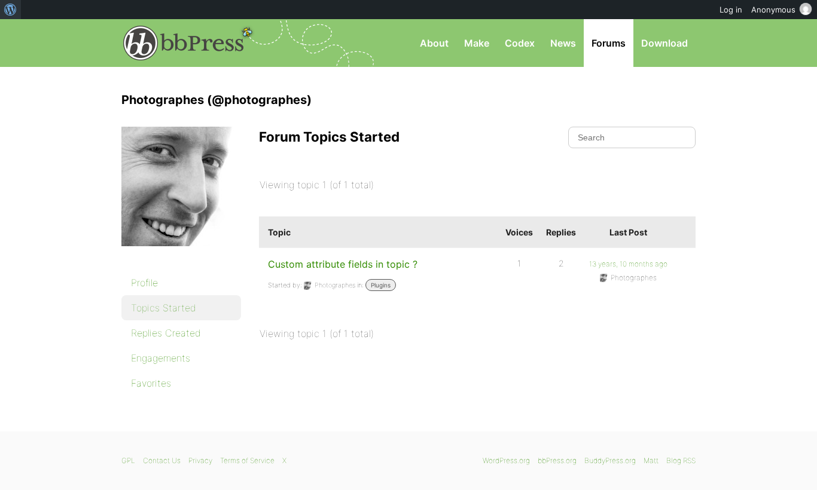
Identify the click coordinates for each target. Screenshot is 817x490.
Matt (651, 460)
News (563, 43)
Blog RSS (681, 460)
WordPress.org (506, 460)
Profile (144, 283)
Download (664, 43)
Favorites (151, 383)
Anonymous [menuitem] (773, 9)
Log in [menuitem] (731, 9)
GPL (128, 460)
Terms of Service (247, 460)
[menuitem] (10, 9)
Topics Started (163, 308)
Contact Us (162, 460)
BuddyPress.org (610, 460)
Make (476, 43)
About (434, 43)
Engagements (160, 358)
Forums (609, 43)
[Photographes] (181, 255)
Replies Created (166, 333)
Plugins (381, 285)
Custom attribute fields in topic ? (342, 264)
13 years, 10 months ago (628, 263)
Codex (520, 43)
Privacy (200, 460)
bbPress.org (183, 43)
